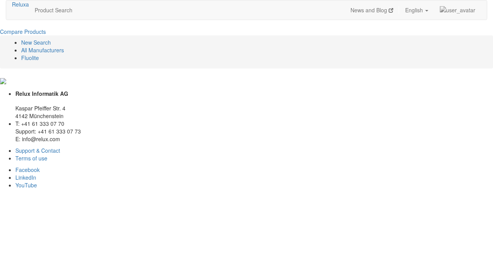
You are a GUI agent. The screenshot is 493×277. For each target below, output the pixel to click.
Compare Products (23, 31)
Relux (19, 4)
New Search (36, 42)
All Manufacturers (42, 50)
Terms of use (31, 158)
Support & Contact (37, 150)
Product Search (53, 10)
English (414, 10)
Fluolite (30, 58)
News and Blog (369, 10)
